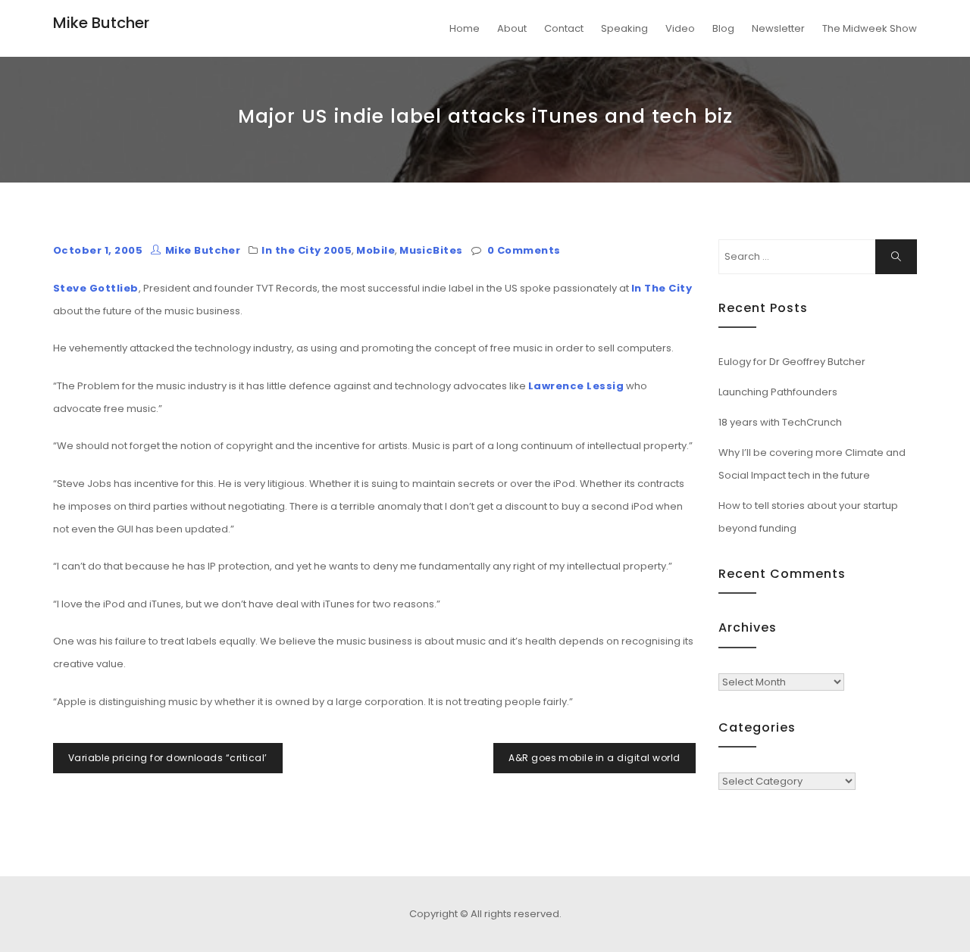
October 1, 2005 (97, 250)
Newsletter (778, 28)
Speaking (624, 28)
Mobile (375, 250)
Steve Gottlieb (96, 288)
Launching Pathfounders (777, 392)
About (512, 28)
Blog (723, 28)
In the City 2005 (306, 250)
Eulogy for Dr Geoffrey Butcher (791, 361)
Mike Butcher (101, 22)
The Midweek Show (869, 28)
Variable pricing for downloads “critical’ (168, 757)
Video (680, 28)
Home (464, 28)
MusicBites (431, 250)
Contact (564, 28)
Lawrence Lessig (576, 386)
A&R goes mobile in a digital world (594, 757)
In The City (661, 288)
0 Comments (524, 250)
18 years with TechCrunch (780, 422)
